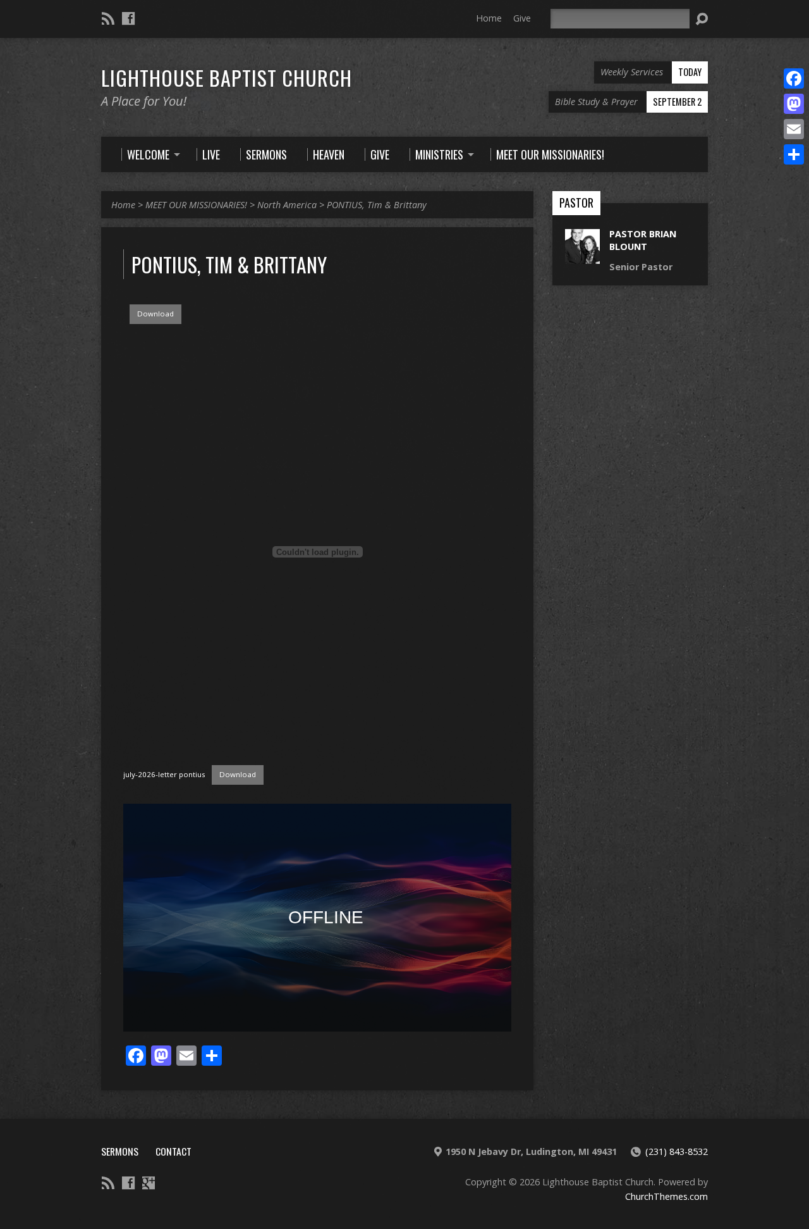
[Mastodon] (793, 103)
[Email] (793, 129)
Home (489, 18)
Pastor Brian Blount (642, 240)
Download (155, 313)
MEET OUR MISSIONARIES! (196, 205)
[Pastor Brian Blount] (582, 257)
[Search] (701, 19)
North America (287, 205)
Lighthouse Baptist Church (226, 77)
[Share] (793, 154)
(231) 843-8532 (676, 1151)
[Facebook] (128, 18)
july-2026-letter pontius (164, 774)
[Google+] (148, 1182)
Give (522, 18)
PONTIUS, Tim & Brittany (377, 205)
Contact (173, 1151)
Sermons (119, 1151)
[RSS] (108, 18)
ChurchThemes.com (666, 1196)
